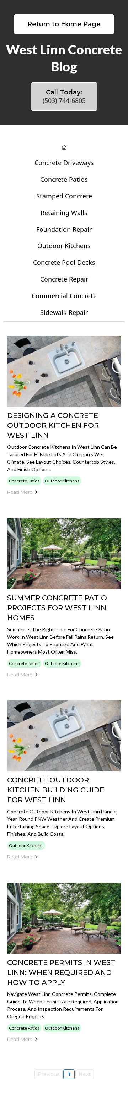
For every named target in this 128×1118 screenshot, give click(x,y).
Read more (19, 492)
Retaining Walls (64, 212)
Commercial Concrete (64, 295)
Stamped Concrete (64, 196)
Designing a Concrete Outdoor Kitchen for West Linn (53, 425)
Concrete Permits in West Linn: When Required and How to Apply (61, 972)
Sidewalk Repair (64, 312)
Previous (48, 1074)
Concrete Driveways (64, 162)
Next (85, 1074)
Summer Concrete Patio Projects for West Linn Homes (57, 608)
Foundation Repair (64, 229)
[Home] (64, 147)
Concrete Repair (64, 279)
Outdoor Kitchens (64, 245)
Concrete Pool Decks (64, 262)
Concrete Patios (64, 179)
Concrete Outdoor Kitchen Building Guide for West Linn (55, 790)
